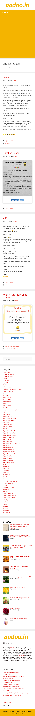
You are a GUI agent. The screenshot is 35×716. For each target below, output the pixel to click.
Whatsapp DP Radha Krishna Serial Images (15, 693)
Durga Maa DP (7, 397)
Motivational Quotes (8, 487)
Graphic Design (7, 426)
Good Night (6, 422)
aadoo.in (12, 647)
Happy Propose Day (9, 451)
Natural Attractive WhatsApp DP (12, 695)
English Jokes (9, 141)
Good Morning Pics (8, 420)
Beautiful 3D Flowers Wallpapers (12, 680)
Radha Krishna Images (9, 495)
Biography (6, 380)
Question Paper (11, 153)
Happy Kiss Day (7, 441)
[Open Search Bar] (2, 55)
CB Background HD (8, 678)
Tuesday (5, 508)
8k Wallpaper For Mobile (10, 682)
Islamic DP (6, 468)
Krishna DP (6, 470)
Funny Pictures (7, 405)
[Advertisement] (17, 33)
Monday (5, 485)
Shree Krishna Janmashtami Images (13, 688)
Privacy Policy (7, 702)
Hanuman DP (6, 428)
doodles (7, 349)
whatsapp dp (6, 512)
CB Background (7, 385)
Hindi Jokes (6, 466)
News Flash (6, 489)
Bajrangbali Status (8, 376)
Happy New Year (8, 447)
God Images (6, 414)
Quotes (5, 491)
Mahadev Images (8, 477)
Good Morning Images (9, 418)
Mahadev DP (6, 474)
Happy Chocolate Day (9, 433)
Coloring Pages (7, 387)
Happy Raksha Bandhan (10, 454)
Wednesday (6, 510)
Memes (7, 346)
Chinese (7, 77)
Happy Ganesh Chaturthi (10, 435)
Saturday (5, 500)
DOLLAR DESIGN (17, 713)
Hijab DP (5, 464)
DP (3, 393)
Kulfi (5, 218)
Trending (5, 506)
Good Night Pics (7, 424)
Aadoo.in (21, 655)
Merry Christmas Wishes (10, 481)
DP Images (6, 395)
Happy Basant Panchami (10, 431)
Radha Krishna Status (9, 497)
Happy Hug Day (7, 439)
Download (18, 200)
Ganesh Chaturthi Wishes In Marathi (13, 676)
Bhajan (5, 378)
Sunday (5, 502)
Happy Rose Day (8, 456)
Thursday (5, 504)
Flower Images (7, 401)
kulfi (6, 285)
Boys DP (5, 382)
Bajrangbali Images (8, 374)
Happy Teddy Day (8, 460)
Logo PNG (6, 472)
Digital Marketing (8, 391)
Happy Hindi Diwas (8, 437)
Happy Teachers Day (9, 458)
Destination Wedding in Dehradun (12, 389)
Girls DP (5, 412)
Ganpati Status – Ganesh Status (12, 410)
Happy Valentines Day (9, 462)
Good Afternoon (7, 416)
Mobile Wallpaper (8, 483)
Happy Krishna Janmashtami (11, 443)
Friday (4, 403)
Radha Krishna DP (8, 493)
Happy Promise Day (8, 449)
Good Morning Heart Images (11, 672)
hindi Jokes (14, 349)
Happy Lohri (6, 445)
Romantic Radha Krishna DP (11, 684)
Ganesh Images (7, 408)
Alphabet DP (6, 372)
